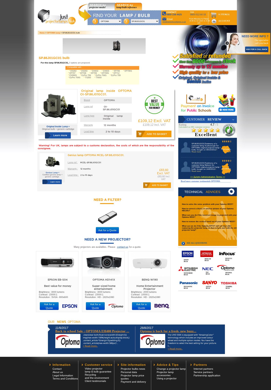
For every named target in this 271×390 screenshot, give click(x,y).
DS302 (73, 71)
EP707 (72, 73)
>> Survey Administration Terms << (207, 177)
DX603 (106, 71)
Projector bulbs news (133, 368)
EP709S (105, 73)
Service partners (203, 372)
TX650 (99, 77)
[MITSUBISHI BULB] (207, 264)
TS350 (88, 77)
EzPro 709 (116, 75)
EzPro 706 (86, 75)
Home (42, 33)
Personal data (129, 372)
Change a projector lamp (171, 368)
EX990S (73, 75)
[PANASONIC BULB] (207, 279)
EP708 (83, 73)
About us (58, 372)
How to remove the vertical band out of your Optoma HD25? (208, 221)
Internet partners (203, 368)
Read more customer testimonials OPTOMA (200, 181)
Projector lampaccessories (165, 374)
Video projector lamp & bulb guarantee (98, 370)
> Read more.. (90, 346)
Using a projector (167, 378)
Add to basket (157, 134)
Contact (57, 368)
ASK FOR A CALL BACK (256, 49)
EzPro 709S (75, 77)
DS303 (84, 71)
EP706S (128, 71)
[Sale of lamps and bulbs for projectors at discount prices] (57, 23)
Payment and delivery (133, 381)
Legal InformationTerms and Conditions (65, 377)
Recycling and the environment (97, 376)
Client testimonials (95, 380)
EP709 (94, 73)
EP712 (116, 73)
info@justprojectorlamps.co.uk (174, 22)
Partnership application (207, 375)
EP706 (117, 71)
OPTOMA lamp (53, 33)
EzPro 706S (101, 75)
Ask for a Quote (107, 230)
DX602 (95, 71)
